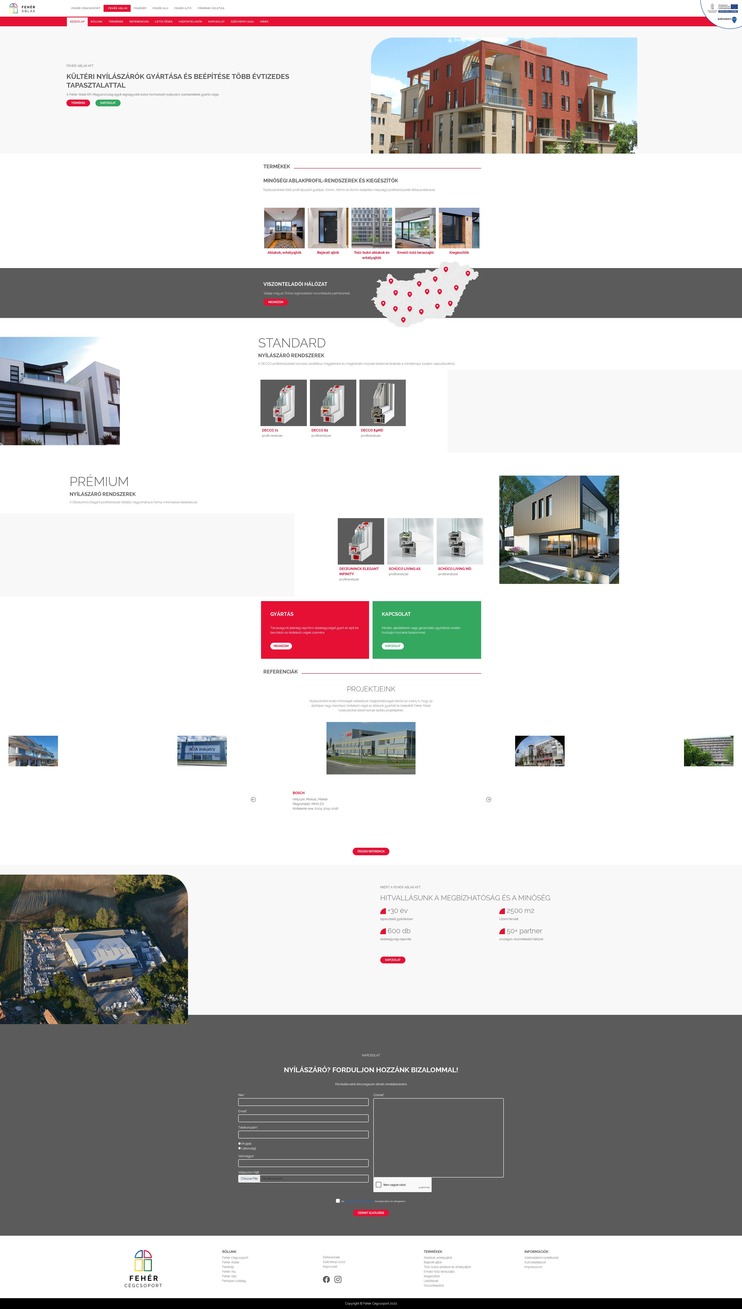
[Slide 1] (549, 148)
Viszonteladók (190, 21)
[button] (488, 799)
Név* (241, 1095)
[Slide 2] (556, 148)
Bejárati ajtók (433, 1262)
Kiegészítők (432, 1276)
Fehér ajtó (183, 8)
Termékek (116, 21)
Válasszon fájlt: (249, 1172)
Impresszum (533, 1267)
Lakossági (249, 1148)
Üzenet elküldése (371, 1212)
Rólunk (96, 21)
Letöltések (164, 21)
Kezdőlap (77, 21)
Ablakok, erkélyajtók (438, 1257)
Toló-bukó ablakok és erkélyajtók (447, 1267)
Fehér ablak (118, 8)
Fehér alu (160, 8)
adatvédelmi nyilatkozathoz (360, 1201)
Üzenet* (378, 1095)
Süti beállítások (535, 1262)
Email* (242, 1111)
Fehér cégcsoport (85, 8)
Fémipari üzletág (211, 8)
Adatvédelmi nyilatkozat (541, 1257)
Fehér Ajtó (229, 1276)
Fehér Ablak (230, 1262)
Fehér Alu (229, 1271)
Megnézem (275, 302)
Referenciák (139, 21)
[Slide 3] (563, 148)
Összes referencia (371, 851)
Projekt (246, 1144)
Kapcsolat (216, 21)
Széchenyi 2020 (242, 21)
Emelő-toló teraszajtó (439, 1271)
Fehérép (140, 8)
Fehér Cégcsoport (235, 1257)
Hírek (264, 21)
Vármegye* (246, 1156)
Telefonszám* (248, 1127)
